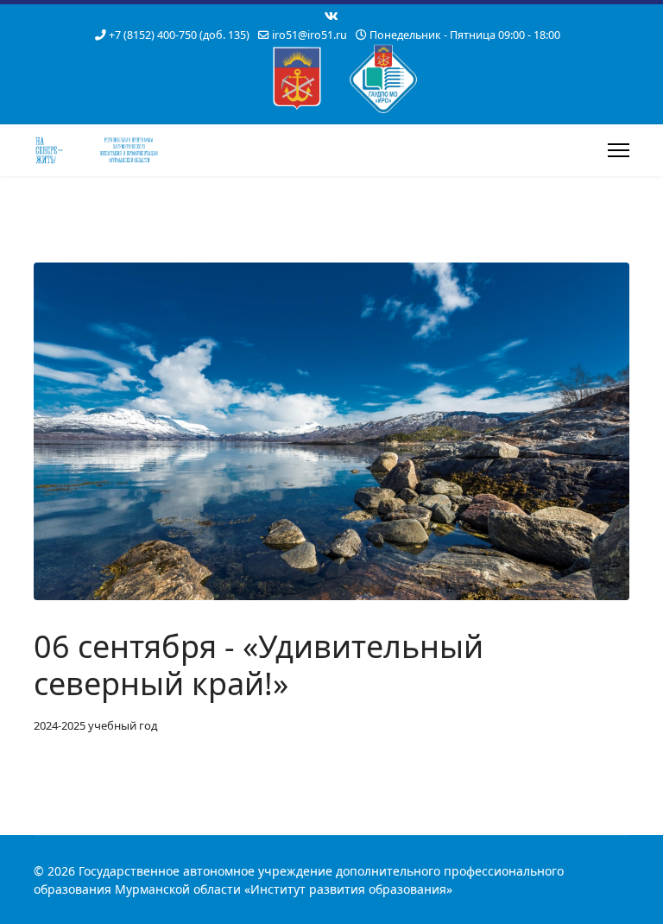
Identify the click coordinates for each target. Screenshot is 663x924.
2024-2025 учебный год (96, 725)
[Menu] (618, 150)
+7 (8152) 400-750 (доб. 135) (179, 35)
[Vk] (331, 16)
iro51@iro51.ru (309, 35)
